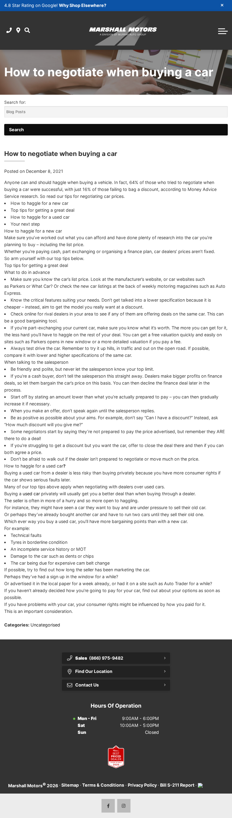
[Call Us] (9, 30)
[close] (222, 5)
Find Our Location (93, 671)
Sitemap (70, 785)
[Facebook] (108, 806)
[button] (27, 30)
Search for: (15, 102)
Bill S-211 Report (177, 785)
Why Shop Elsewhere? (82, 5)
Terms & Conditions (103, 785)
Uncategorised (45, 624)
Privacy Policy (142, 785)
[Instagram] (124, 806)
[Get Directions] (18, 30)
